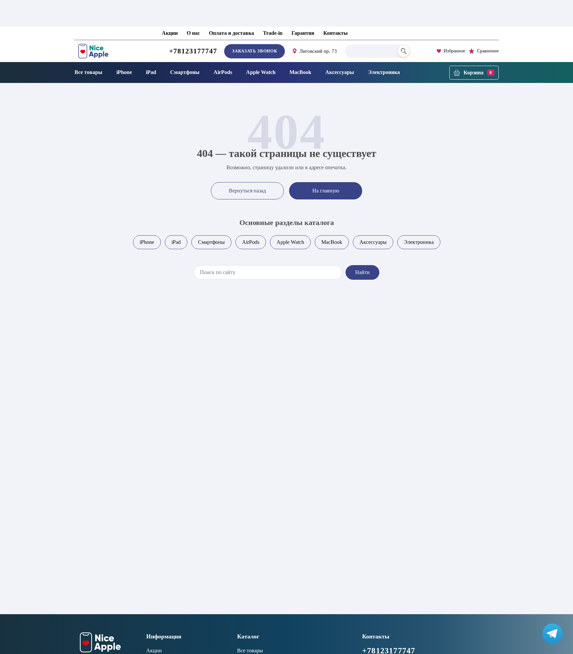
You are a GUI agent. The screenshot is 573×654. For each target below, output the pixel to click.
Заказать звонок (254, 50)
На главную (325, 190)
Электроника (384, 72)
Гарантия (302, 33)
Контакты (335, 33)
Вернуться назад (247, 190)
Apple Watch (261, 72)
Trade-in (273, 33)
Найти (362, 272)
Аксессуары (339, 72)
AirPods (223, 72)
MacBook (300, 72)
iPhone (124, 72)
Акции (170, 33)
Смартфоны (185, 72)
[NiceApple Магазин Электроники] (108, 51)
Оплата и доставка (231, 33)
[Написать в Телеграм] (552, 633)
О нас (193, 33)
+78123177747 (193, 51)
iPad (151, 72)
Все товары (88, 72)
